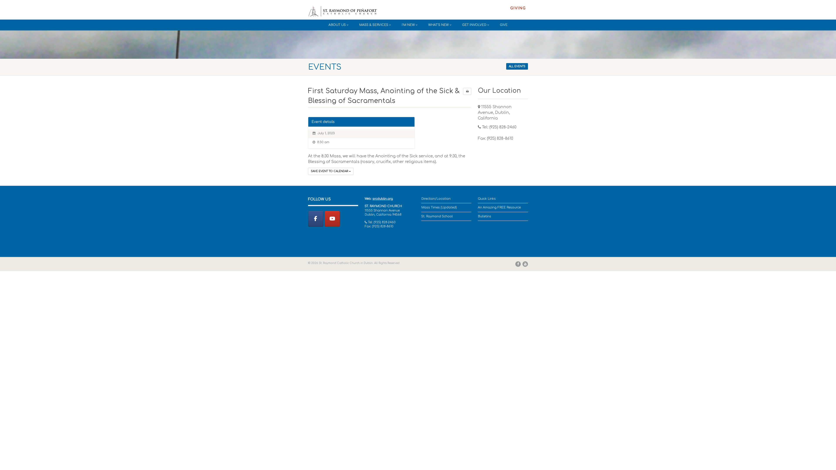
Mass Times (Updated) (439, 207)
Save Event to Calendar (330, 171)
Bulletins (484, 216)
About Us (337, 25)
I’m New (408, 25)
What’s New (438, 25)
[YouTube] (332, 219)
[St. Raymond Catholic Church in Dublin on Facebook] (315, 219)
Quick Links (487, 198)
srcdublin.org (382, 198)
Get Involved (474, 25)
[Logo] (342, 11)
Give (503, 25)
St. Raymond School (437, 216)
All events (517, 66)
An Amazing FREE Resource (499, 207)
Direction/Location (436, 198)
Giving (518, 8)
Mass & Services (373, 25)
